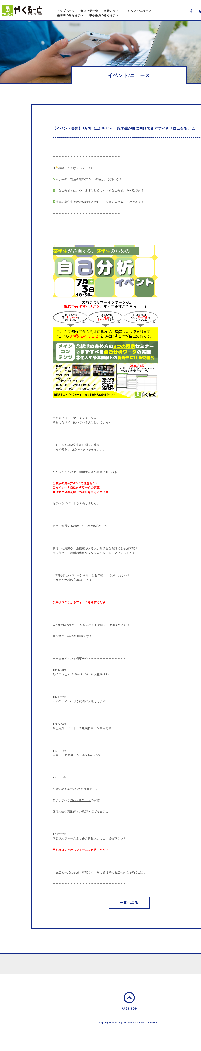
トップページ (66, 10)
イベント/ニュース (139, 10)
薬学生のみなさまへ (70, 15)
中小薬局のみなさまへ (104, 15)
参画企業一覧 (89, 10)
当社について (113, 10)
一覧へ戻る (129, 903)
